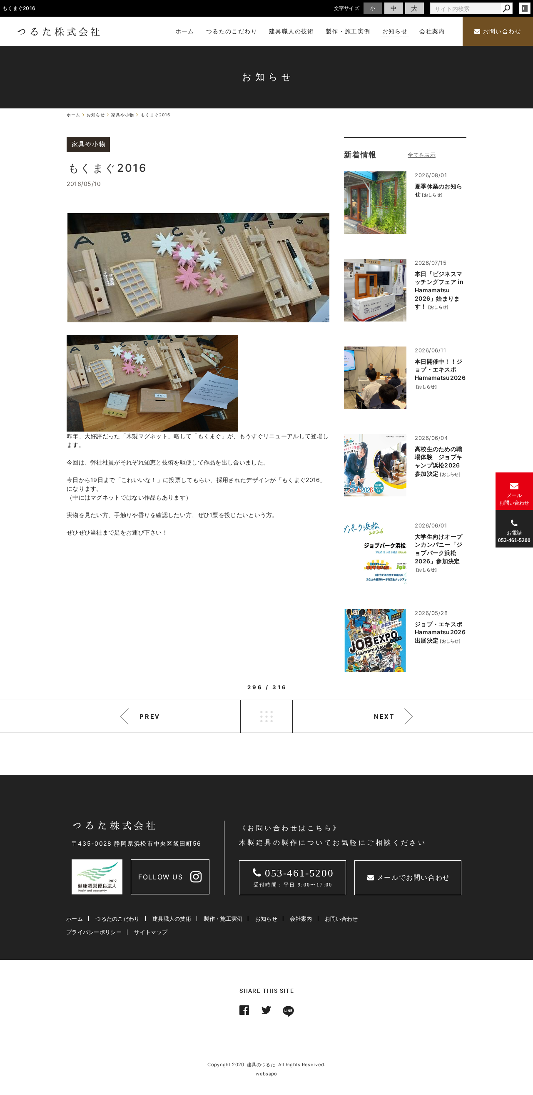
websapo (266, 1074)
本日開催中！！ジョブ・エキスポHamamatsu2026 (440, 369)
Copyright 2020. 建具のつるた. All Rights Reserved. (266, 1064)
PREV (149, 716)
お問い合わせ (501, 31)
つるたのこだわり (117, 918)
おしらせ (432, 194)
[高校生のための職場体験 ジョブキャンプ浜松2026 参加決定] (375, 465)
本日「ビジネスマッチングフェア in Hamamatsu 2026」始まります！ (439, 290)
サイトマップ (150, 932)
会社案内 (301, 918)
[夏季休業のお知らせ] (375, 202)
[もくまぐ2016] (198, 267)
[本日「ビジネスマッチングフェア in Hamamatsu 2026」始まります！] (375, 290)
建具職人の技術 (171, 918)
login (525, 8)
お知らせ (266, 918)
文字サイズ (347, 8)
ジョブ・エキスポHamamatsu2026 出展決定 (440, 632)
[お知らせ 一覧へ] (421, 154)
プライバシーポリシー (94, 932)
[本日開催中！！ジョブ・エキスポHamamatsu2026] (375, 378)
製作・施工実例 (223, 918)
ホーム (74, 918)
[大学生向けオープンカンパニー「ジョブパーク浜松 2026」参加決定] (375, 553)
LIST (266, 716)
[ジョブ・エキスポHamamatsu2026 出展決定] (375, 640)
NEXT (384, 716)
